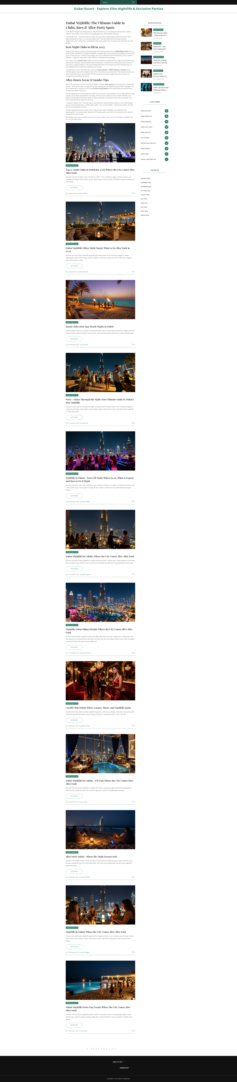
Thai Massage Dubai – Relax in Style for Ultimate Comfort (160, 34)
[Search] (133, 2)
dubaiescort (124, 1068)
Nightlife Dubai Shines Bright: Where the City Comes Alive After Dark (99, 631)
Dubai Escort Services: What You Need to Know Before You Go (160, 75)
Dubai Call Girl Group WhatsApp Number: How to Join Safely (160, 89)
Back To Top (117, 1062)
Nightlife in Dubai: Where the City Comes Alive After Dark (96, 931)
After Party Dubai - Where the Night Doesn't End (91, 856)
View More (74, 188)
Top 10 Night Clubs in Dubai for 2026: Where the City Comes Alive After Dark (100, 171)
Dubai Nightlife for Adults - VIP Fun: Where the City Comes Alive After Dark (99, 782)
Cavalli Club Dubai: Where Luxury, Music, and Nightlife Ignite (98, 707)
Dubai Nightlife (72, 165)
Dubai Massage (158, 29)
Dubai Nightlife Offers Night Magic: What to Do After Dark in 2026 (98, 250)
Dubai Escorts (158, 70)
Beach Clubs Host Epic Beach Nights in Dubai (90, 326)
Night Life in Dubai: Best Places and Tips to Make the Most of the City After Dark (160, 61)
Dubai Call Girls (158, 84)
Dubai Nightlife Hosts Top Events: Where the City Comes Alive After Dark (98, 1009)
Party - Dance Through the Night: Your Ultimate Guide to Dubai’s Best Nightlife (100, 401)
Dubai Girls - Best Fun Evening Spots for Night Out (159, 48)
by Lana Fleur (84, 345)
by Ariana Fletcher (82, 272)
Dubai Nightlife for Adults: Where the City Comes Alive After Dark (100, 556)
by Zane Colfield (82, 193)
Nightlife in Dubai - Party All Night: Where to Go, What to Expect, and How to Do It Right (100, 479)
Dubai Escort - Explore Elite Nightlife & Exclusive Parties (118, 9)
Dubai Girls (157, 43)
